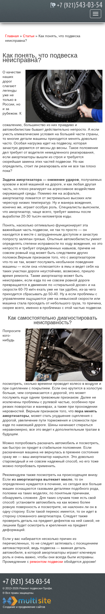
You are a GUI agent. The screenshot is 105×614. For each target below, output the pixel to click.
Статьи (28, 36)
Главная (12, 36)
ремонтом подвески (46, 562)
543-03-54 (79, 5)
